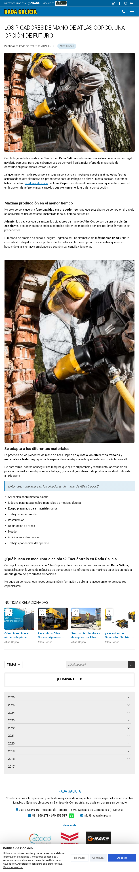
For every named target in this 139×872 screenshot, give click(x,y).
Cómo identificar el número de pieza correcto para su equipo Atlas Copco (17, 635)
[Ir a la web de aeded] (40, 839)
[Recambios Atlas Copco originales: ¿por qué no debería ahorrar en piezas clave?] (53, 619)
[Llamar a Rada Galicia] (123, 11)
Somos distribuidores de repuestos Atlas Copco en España (85, 635)
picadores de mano (36, 183)
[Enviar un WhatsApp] (113, 3)
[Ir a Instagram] (125, 3)
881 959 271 (40, 815)
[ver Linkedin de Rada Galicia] (131, 3)
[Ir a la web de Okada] (34, 3)
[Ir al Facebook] (119, 3)
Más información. (13, 867)
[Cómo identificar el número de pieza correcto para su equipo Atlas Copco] (19, 619)
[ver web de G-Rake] (98, 839)
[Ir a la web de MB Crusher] (61, 3)
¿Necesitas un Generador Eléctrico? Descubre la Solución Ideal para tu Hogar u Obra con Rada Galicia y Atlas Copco (119, 635)
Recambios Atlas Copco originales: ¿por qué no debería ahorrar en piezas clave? (51, 635)
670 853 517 (59, 815)
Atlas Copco (67, 46)
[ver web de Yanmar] (69, 839)
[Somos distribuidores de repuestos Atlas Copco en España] (86, 619)
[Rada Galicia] (20, 11)
